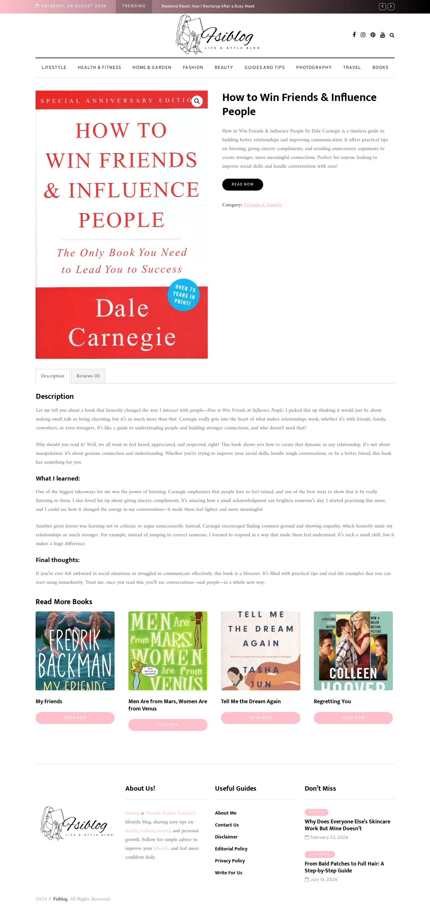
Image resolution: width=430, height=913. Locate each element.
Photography (314, 67)
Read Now (243, 184)
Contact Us (227, 825)
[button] (197, 101)
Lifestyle (54, 67)
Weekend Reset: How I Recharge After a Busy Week (208, 6)
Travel (352, 67)
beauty (163, 831)
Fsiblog (132, 813)
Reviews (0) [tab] (88, 376)
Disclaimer (226, 837)
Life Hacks (319, 854)
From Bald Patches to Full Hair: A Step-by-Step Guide (344, 867)
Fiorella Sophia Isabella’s (170, 813)
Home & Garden (152, 67)
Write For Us (228, 873)
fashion (147, 831)
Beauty (224, 67)
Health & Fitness (99, 67)
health (131, 831)
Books (380, 67)
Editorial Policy (231, 849)
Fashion (193, 67)
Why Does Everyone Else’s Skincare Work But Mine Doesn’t (347, 825)
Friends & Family (263, 205)
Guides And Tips (265, 67)
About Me (225, 813)
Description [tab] (52, 376)
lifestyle (161, 848)
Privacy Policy (230, 861)
